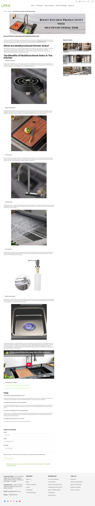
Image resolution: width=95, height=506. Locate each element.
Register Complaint (76, 487)
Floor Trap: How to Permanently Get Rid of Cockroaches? (17, 385)
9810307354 (13, 495)
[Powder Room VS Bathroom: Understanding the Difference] (77, 46)
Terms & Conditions (53, 479)
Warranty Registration (76, 482)
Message (6, 445)
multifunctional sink (41, 41)
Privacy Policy (52, 482)
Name (5, 432)
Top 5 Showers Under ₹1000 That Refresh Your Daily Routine (77, 63)
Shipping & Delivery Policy (55, 487)
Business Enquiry (75, 490)
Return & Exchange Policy (55, 484)
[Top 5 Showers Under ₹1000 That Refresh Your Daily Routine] (77, 58)
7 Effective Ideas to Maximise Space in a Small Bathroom (75, 75)
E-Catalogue (29, 490)
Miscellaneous (52, 495)
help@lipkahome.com (14, 491)
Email (5, 439)
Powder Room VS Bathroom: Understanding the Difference (76, 51)
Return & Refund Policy (54, 490)
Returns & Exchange (76, 484)
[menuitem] (88, 1)
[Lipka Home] (5, 5)
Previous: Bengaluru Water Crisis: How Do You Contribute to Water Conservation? (28, 465)
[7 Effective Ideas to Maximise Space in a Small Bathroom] (77, 70)
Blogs (27, 482)
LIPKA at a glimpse (31, 484)
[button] (5, 501)
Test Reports (51, 492)
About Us (28, 479)
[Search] (76, 1)
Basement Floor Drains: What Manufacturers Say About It (17, 388)
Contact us (73, 479)
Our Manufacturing (31, 492)
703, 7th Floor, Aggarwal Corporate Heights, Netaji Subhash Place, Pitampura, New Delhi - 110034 (14, 479)
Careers (28, 487)
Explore (9, 11)
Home (5, 11)
